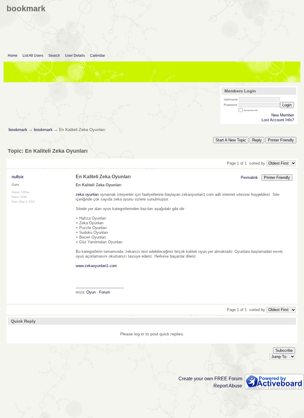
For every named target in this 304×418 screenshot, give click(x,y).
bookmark (18, 129)
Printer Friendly (281, 140)
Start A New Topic (231, 140)
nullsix (18, 176)
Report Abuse (227, 385)
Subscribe (284, 350)
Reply (257, 140)
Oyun (91, 292)
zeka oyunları (87, 194)
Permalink (249, 177)
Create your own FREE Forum (210, 378)
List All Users (33, 55)
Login (287, 105)
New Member (282, 115)
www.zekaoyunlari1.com (96, 266)
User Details (75, 55)
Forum (104, 292)
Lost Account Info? (278, 120)
